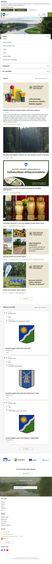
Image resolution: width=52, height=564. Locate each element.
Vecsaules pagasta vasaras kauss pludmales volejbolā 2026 (21, 438)
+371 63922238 (6, 532)
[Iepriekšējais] (2, 460)
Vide (11, 157)
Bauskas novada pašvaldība (15, 192)
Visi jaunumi (26, 298)
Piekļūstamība (4, 519)
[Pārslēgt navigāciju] (50, 14)
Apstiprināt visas (20, 10)
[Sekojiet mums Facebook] (2, 550)
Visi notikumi (26, 448)
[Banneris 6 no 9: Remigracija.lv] (6, 459)
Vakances (3, 502)
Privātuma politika (5, 517)
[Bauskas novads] (6, 14)
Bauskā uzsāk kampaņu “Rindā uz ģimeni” (14, 290)
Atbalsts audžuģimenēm (20, 292)
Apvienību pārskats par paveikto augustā (14, 256)
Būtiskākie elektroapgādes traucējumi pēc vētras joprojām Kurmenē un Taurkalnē (26, 155)
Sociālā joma (19, 124)
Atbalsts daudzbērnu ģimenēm (9, 124)
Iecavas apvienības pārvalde (26, 259)
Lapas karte (3, 523)
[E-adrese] (3, 539)
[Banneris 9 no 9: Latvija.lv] (45, 459)
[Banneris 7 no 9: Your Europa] (19, 459)
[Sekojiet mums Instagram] (5, 550)
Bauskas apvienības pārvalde (14, 259)
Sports (7, 352)
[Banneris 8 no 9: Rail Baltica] (32, 459)
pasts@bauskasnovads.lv (8, 534)
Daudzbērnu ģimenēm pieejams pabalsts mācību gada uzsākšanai (21, 110)
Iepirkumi (3, 504)
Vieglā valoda (4, 521)
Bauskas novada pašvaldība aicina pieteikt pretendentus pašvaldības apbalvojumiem (22, 189)
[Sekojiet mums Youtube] (7, 550)
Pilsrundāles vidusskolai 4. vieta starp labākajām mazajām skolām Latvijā (23, 223)
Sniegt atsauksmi (26, 473)
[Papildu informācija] (7, 538)
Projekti (2, 506)
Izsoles (2, 510)
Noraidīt (7, 10)
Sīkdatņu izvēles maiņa (6, 525)
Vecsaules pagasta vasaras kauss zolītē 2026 (17, 348)
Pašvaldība (3, 508)
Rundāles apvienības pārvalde (14, 226)
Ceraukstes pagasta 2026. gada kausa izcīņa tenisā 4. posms (22, 393)
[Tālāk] (49, 460)
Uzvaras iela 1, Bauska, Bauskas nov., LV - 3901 (13, 536)
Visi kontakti (7, 542)
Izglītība (23, 226)
